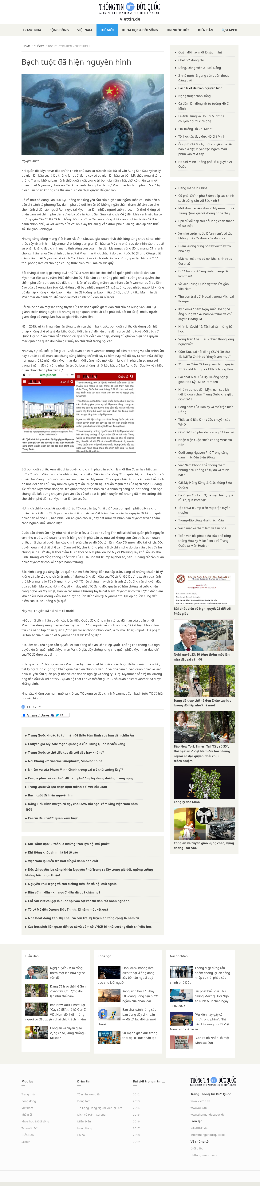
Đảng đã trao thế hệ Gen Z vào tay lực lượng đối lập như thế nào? (68, 991)
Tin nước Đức (178, 30)
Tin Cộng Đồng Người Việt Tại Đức (99, 1108)
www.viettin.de (200, 1101)
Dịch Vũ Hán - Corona (91, 1114)
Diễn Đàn (205, 30)
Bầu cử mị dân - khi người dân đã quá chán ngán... (66, 892)
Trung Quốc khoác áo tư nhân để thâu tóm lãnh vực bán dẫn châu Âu (81, 735)
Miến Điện (84, 1121)
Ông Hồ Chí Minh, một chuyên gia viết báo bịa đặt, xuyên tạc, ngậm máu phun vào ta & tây (205, 149)
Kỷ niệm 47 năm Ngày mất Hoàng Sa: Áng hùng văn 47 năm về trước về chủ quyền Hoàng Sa (205, 314)
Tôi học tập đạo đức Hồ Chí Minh (201, 136)
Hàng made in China (192, 188)
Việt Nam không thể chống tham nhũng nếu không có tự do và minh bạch (203, 470)
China (81, 1135)
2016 (136, 1121)
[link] (30, 161)
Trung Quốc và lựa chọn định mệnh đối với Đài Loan (67, 787)
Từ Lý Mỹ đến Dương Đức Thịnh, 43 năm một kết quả (68, 909)
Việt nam (84, 30)
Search (231, 30)
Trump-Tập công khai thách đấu (201, 520)
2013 (136, 1101)
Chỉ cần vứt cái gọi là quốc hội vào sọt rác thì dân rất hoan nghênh (79, 901)
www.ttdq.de (199, 1107)
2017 (136, 1128)
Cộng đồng (59, 30)
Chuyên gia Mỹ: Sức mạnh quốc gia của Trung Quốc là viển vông (76, 744)
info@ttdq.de (199, 1128)
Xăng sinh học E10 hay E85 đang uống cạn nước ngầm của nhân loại (140, 996)
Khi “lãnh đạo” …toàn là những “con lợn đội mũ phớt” (69, 844)
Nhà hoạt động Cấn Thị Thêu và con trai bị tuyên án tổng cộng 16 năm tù (83, 918)
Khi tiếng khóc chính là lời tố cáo (53, 852)
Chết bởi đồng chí (191, 60)
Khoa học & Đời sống (140, 30)
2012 (136, 1094)
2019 (136, 1142)
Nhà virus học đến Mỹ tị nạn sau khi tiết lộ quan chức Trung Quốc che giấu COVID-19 (205, 394)
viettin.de (130, 19)
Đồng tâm (83, 1101)
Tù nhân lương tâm (89, 1094)
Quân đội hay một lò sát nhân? (200, 52)
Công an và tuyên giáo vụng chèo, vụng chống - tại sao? (67, 1033)
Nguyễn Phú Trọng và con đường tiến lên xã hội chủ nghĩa (72, 884)
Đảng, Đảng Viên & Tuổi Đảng (199, 68)
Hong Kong (84, 1128)
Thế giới (107, 30)
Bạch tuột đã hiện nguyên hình (52, 795)
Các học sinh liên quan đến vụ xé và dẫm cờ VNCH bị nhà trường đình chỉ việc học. (90, 927)
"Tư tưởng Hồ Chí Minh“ (195, 129)
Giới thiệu (197, 1148)
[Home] (130, 8)
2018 (136, 1135)
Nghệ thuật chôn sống (194, 96)
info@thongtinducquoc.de (208, 1135)
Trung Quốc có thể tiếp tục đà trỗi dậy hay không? (66, 752)
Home (26, 46)
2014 (136, 1108)
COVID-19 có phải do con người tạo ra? (206, 432)
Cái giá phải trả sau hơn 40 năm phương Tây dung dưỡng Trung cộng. (81, 778)
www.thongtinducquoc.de (207, 1114)
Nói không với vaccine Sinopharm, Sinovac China (65, 761)
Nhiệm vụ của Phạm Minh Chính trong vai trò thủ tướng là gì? (75, 770)
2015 (136, 1114)
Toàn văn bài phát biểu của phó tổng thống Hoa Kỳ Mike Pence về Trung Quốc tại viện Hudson (204, 541)
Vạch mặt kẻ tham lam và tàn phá (202, 528)
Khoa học (104, 956)
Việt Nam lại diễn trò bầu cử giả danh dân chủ (63, 861)
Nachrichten (179, 956)
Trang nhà (32, 30)
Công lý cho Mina (187, 802)
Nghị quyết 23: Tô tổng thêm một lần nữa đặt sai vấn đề (68, 973)
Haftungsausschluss (204, 1155)
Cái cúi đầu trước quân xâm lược (53, 818)
